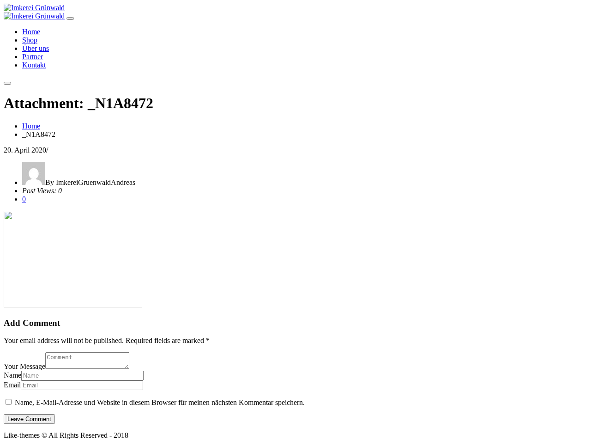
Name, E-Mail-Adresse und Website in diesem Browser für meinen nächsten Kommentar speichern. (160, 402)
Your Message (24, 366)
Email (12, 385)
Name (12, 375)
